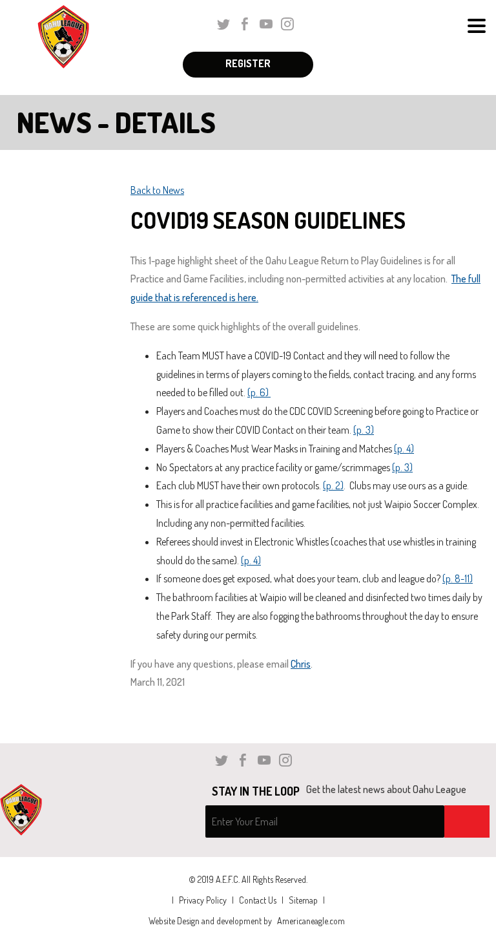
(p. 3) (363, 429)
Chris (301, 663)
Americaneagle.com (311, 920)
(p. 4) (404, 448)
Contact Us (257, 900)
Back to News (157, 190)
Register (248, 63)
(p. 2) (333, 485)
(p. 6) (259, 392)
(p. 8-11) (457, 578)
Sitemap (303, 900)
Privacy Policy (203, 900)
